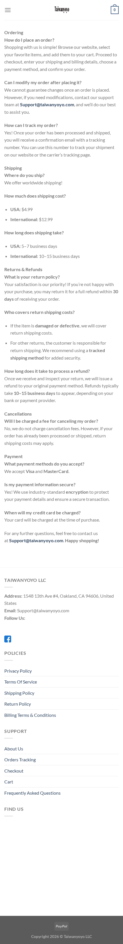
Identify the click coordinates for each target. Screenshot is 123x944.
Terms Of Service (20, 681)
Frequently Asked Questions (32, 793)
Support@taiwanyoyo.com (47, 104)
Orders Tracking (20, 759)
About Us (13, 748)
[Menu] (7, 10)
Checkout (13, 770)
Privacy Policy (18, 670)
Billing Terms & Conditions (30, 715)
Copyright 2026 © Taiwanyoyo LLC (61, 936)
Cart (8, 781)
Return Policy (17, 703)
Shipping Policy (19, 693)
